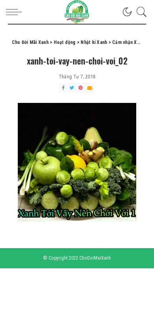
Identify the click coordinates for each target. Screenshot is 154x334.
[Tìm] (139, 12)
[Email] (89, 88)
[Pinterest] (80, 88)
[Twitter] (72, 88)
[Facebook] (63, 88)
